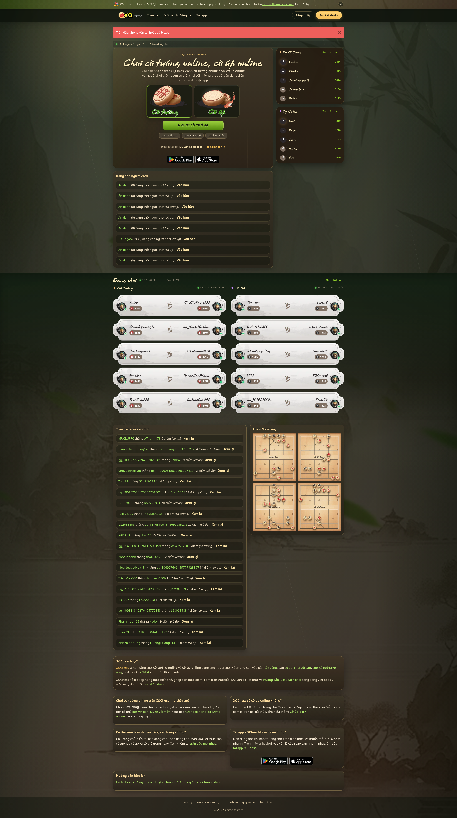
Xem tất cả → (331, 52)
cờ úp (288, 667)
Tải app (201, 15)
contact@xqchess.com (278, 4)
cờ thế (144, 672)
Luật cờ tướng (165, 782)
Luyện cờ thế (193, 135)
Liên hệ (187, 802)
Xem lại (189, 438)
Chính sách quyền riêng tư (244, 802)
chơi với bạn (302, 667)
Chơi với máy (216, 135)
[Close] (339, 32)
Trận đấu (153, 15)
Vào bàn (183, 185)
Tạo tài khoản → (215, 146)
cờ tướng (270, 667)
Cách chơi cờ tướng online (134, 782)
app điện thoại (154, 684)
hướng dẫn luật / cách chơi (282, 680)
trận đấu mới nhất (203, 743)
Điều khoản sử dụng (208, 802)
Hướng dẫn (184, 15)
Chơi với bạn (169, 135)
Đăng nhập (303, 15)
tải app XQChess (244, 748)
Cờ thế (168, 15)
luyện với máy (160, 712)
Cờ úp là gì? (298, 712)
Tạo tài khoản (329, 15)
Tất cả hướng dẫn (207, 782)
